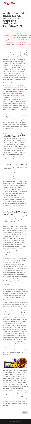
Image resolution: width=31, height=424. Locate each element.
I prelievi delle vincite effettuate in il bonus (18, 39)
